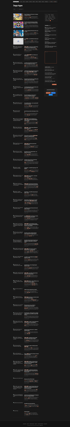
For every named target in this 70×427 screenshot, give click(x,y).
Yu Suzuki (54, 18)
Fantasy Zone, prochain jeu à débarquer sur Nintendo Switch (31, 136)
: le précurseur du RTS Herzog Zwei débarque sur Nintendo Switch (31, 47)
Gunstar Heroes (26, 411)
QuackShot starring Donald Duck (29, 403)
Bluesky (51, 94)
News (42, 425)
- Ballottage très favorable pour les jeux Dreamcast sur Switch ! (30, 338)
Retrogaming (46, 1)
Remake (43, 1)
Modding (40, 1)
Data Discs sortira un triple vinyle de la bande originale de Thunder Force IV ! (30, 233)
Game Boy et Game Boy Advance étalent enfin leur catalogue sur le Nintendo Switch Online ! (31, 23)
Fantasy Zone (52, 19)
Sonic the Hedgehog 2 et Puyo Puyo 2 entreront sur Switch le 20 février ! (30, 95)
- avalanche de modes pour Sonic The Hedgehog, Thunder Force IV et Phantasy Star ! (31, 370)
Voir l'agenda (54, 84)
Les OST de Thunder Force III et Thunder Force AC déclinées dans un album (30, 63)
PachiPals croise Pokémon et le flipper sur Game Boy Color (50, 39)
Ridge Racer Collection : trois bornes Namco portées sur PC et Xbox (50, 31)
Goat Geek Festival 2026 (48, 77)
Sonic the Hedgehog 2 (50, 18)
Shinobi (49, 19)
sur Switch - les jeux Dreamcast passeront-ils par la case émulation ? (31, 322)
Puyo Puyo (46, 19)
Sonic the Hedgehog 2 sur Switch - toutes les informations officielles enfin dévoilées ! (30, 119)
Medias (36, 1)
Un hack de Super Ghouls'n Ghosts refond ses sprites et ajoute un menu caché (50, 47)
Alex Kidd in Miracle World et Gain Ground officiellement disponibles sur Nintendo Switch (31, 241)
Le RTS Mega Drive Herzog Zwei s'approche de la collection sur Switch (31, 71)
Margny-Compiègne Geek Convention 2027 (50, 73)
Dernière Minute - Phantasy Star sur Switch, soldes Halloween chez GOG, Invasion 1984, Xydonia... (31, 313)
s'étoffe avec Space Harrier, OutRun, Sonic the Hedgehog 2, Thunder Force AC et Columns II (31, 362)
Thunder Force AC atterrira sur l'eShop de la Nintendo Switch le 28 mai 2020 (31, 79)
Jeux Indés (30, 1)
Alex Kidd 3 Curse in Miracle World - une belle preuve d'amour (30, 152)
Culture (24, 1)
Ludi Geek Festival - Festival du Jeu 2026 (50, 81)
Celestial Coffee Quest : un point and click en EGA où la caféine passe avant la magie (50, 43)
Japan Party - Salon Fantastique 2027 (49, 70)
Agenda (40, 425)
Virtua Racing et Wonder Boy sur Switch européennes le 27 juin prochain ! (31, 184)
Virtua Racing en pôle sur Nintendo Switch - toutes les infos (30, 249)
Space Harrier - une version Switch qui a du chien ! (30, 176)
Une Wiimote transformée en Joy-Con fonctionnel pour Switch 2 (50, 35)
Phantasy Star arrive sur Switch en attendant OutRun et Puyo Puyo (29, 306)
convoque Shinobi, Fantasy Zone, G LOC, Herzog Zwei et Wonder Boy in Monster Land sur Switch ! (31, 224)
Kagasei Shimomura (47, 20)
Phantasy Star (52, 14)
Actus (21, 1)
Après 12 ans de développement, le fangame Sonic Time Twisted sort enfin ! (31, 395)
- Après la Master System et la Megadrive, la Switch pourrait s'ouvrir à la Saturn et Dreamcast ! (31, 387)
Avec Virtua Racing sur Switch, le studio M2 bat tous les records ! (31, 216)
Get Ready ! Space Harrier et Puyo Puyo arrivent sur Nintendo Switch (30, 160)
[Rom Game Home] (16, 1)
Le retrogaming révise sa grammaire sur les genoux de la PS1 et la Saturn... (31, 87)
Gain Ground (52, 15)
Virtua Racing (46, 15)
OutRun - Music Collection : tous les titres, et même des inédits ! (31, 281)
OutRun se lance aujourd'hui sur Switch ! (30, 289)
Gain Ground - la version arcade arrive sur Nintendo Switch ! (31, 297)
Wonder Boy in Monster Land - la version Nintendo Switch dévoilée (30, 200)
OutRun (46, 18)
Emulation (27, 1)
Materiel (34, 1)
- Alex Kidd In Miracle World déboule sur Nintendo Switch (30, 273)
